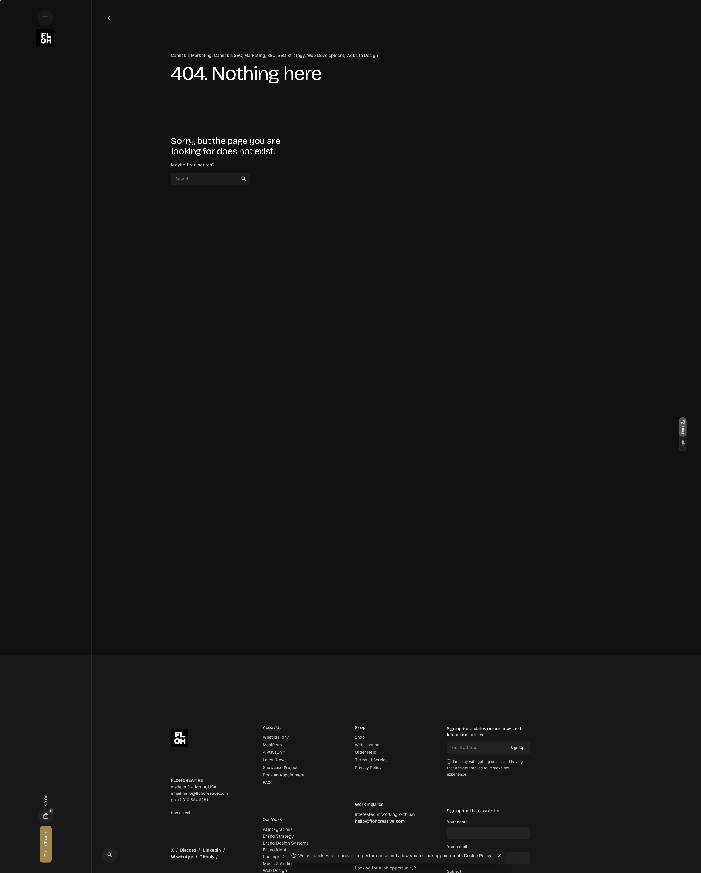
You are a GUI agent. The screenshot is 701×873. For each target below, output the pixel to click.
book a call (181, 812)
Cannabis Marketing (191, 55)
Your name (457, 821)
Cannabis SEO (228, 55)
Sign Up (517, 747)
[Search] (109, 855)
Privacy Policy (368, 767)
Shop (360, 737)
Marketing (254, 55)
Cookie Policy (478, 855)
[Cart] (45, 815)
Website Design (362, 55)
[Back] (109, 18)
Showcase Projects (281, 767)
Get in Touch (45, 844)
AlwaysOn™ (274, 752)
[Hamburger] (45, 18)
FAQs (268, 782)
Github (206, 857)
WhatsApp (182, 857)
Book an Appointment (283, 775)
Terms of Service (371, 759)
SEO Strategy (291, 55)
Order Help (365, 752)
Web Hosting (367, 744)
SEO (271, 55)
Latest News (275, 759)
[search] (244, 179)
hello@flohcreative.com (380, 821)
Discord (188, 850)
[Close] (499, 855)
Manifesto (272, 744)
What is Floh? (276, 737)
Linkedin (212, 850)
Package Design (279, 856)
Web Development (325, 55)
